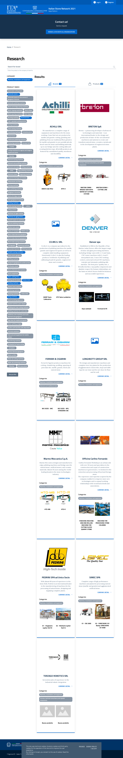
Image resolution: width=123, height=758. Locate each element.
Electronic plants (12, 174)
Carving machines (13, 125)
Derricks (11, 156)
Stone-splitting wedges (14, 324)
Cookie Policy (91, 746)
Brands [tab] (57, 84)
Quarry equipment (13, 273)
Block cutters (28, 110)
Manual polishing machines (16, 223)
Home (9, 47)
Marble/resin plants (13, 227)
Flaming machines (13, 185)
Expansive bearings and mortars (17, 178)
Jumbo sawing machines (15, 206)
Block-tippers (28, 114)
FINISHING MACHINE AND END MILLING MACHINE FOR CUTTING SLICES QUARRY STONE (86, 525)
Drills (11, 171)
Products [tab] (97, 84)
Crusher (11, 147)
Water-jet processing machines (17, 362)
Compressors (12, 136)
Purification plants (13, 266)
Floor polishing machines (15, 189)
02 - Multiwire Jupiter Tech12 (63, 627)
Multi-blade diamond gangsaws (17, 238)
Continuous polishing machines (17, 139)
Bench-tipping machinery (15, 110)
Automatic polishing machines (16, 103)
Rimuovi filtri (12, 374)
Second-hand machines (14, 286)
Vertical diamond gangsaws (16, 351)
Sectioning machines (14, 290)
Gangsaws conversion (14, 192)
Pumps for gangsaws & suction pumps (19, 263)
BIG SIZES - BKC (47, 408)
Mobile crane (25, 231)
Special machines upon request (17, 304)
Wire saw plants (22, 366)
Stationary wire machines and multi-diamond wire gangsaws (18, 315)
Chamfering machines (14, 132)
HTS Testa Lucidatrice (63, 297)
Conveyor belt (26, 143)
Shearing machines (13, 294)
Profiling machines (13, 259)
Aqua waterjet (86, 309)
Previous (38, 179)
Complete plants (27, 132)
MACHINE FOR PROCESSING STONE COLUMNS (102, 523)
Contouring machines (14, 143)
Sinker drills (24, 294)
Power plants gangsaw (14, 255)
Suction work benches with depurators (19, 327)
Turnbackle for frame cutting (16, 344)
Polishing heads (26, 249)
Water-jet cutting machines (16, 359)
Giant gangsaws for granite (15, 200)
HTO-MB (47, 509)
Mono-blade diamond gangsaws (17, 234)
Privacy (82, 746)
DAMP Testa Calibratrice (47, 298)
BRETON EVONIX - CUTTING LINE (102, 188)
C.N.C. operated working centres (17, 121)
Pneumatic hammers (14, 249)
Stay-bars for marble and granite (17, 320)
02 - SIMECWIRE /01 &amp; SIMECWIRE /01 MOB (102, 625)
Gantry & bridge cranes (14, 196)
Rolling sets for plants (14, 280)
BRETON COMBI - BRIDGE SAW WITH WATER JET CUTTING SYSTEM (86, 190)
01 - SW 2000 (86, 623)
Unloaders (12, 348)
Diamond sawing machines (15, 160)
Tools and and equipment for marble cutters (18, 336)
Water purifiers (12, 355)
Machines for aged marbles (15, 213)
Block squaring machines (15, 114)
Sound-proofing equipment (15, 300)
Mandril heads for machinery (16, 220)
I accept (94, 748)
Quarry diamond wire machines (17, 270)
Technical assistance (14, 331)
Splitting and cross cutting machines (18, 307)
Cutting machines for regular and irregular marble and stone (20, 151)
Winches (11, 366)
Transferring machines (14, 341)
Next (74, 179)
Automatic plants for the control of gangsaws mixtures (18, 98)
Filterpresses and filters (15, 181)
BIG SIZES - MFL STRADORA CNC (63, 409)
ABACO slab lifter (47, 189)
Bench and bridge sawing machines (18, 107)
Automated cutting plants (15, 91)
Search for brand (14, 66)
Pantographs (11, 245)
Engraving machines (25, 174)
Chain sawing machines (14, 128)
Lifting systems (12, 210)
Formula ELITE (102, 309)
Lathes (28, 206)
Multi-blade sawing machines (16, 242)
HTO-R (63, 509)
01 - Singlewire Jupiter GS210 (47, 627)
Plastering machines (24, 245)
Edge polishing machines (25, 171)
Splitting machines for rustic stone (18, 311)
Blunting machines (13, 117)
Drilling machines (26, 167)
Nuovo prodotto (47, 723)
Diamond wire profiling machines (17, 163)
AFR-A (63, 189)
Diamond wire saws (13, 167)
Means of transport (13, 231)
